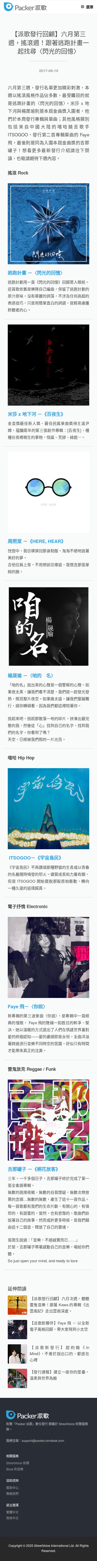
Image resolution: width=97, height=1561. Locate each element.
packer (40, 7)
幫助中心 (12, 1487)
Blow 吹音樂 (14, 1469)
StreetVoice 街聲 (17, 1463)
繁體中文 (12, 1512)
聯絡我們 (12, 1493)
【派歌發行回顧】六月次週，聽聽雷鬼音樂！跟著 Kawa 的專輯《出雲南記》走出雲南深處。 (59, 1304)
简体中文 (12, 1518)
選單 (89, 6)
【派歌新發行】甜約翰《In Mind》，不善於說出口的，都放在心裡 (59, 1353)
